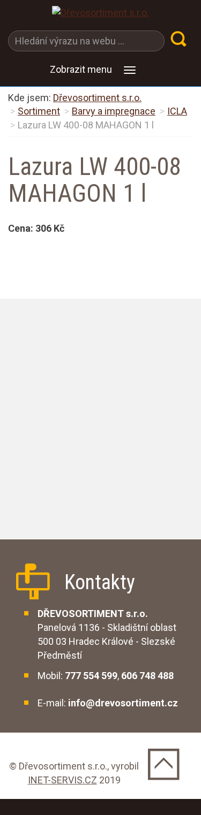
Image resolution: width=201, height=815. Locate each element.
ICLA (177, 111)
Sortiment (39, 111)
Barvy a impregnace (113, 111)
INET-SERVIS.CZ (62, 780)
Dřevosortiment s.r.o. (97, 97)
